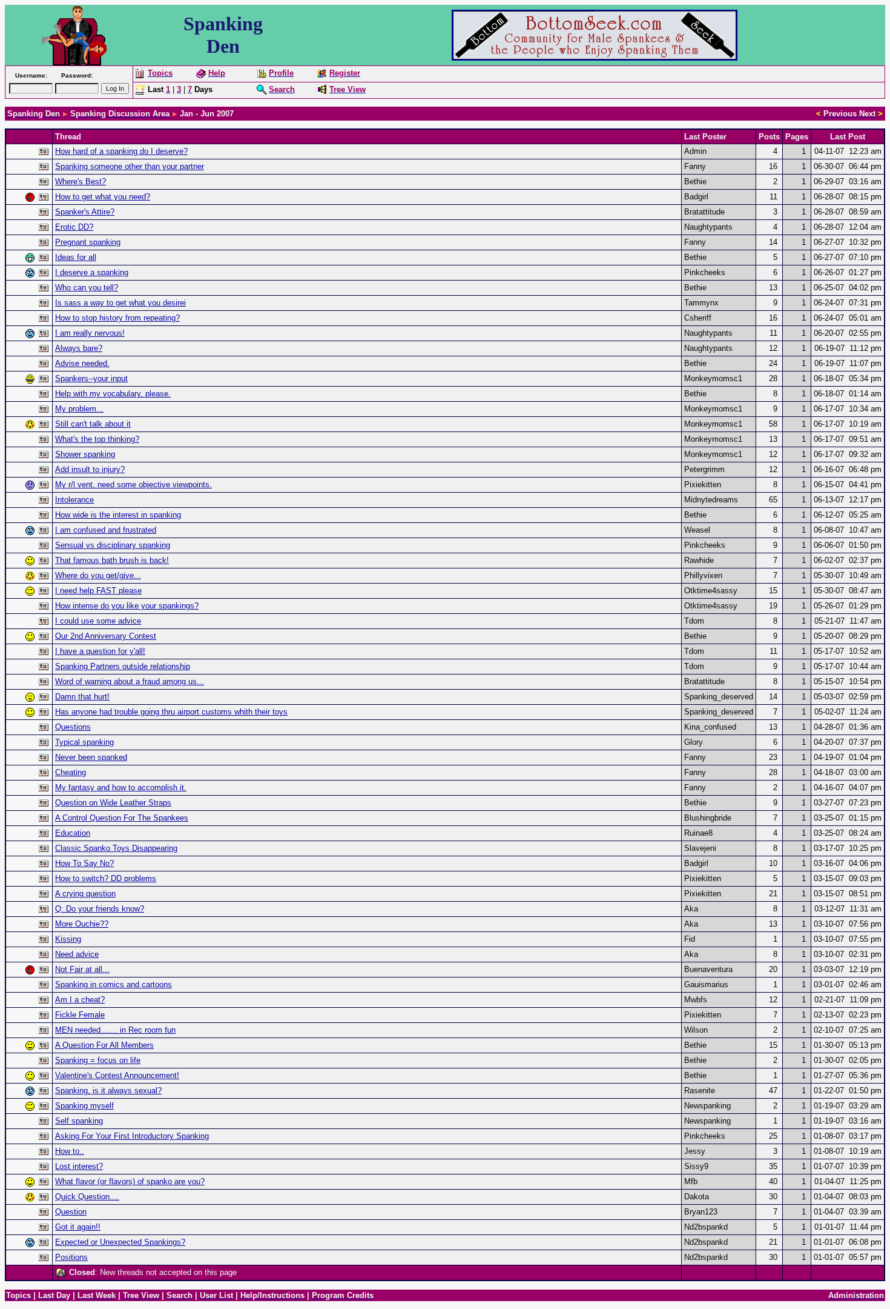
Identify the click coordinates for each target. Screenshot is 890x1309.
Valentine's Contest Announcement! (117, 1075)
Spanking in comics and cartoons (113, 984)
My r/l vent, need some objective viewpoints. (133, 484)
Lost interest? (79, 1166)
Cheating (70, 772)
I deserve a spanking (91, 272)
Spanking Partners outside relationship (122, 666)
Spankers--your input (91, 378)
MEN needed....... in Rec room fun (115, 1029)
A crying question (85, 893)
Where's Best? (80, 181)
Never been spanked (91, 757)
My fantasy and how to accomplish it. (120, 787)
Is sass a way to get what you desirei (120, 302)
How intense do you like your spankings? (127, 605)
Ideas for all (75, 257)
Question (71, 1211)
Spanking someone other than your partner (129, 166)
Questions (73, 726)
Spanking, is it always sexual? (108, 1090)
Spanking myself (84, 1105)
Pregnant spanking (87, 242)
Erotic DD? (74, 226)
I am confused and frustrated (105, 530)
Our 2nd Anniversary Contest (105, 636)
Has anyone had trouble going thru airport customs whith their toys (171, 711)
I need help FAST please (98, 590)
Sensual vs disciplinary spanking (112, 545)
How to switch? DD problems (105, 878)
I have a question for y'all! (100, 651)
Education (72, 833)
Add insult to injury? (90, 469)
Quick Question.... (87, 1196)
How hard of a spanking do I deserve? (121, 151)
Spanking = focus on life (97, 1060)
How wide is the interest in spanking (118, 514)
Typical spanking (84, 742)
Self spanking (79, 1120)
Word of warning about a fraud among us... (129, 681)
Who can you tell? (86, 287)
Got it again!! (78, 1226)
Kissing (68, 939)
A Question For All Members (104, 1045)
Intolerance (74, 499)
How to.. (69, 1151)
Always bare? (78, 348)
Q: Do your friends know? (99, 908)
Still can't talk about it (93, 423)
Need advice (77, 954)
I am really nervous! (90, 333)
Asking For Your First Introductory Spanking (132, 1136)
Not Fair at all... (82, 969)
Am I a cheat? (80, 999)
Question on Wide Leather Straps (113, 802)
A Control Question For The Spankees (121, 817)
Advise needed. (82, 363)
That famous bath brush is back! (112, 560)
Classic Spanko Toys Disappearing (116, 848)
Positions (71, 1257)
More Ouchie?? (81, 923)
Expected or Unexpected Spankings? (120, 1242)
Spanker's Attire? (84, 211)
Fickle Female (80, 1014)
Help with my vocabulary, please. (113, 393)
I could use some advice (98, 620)
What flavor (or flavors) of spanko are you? (130, 1181)
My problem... (79, 408)
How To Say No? (84, 863)
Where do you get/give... (98, 575)
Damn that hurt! (82, 696)
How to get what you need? (102, 196)
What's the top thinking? (97, 439)
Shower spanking (85, 454)
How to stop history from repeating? (117, 317)
